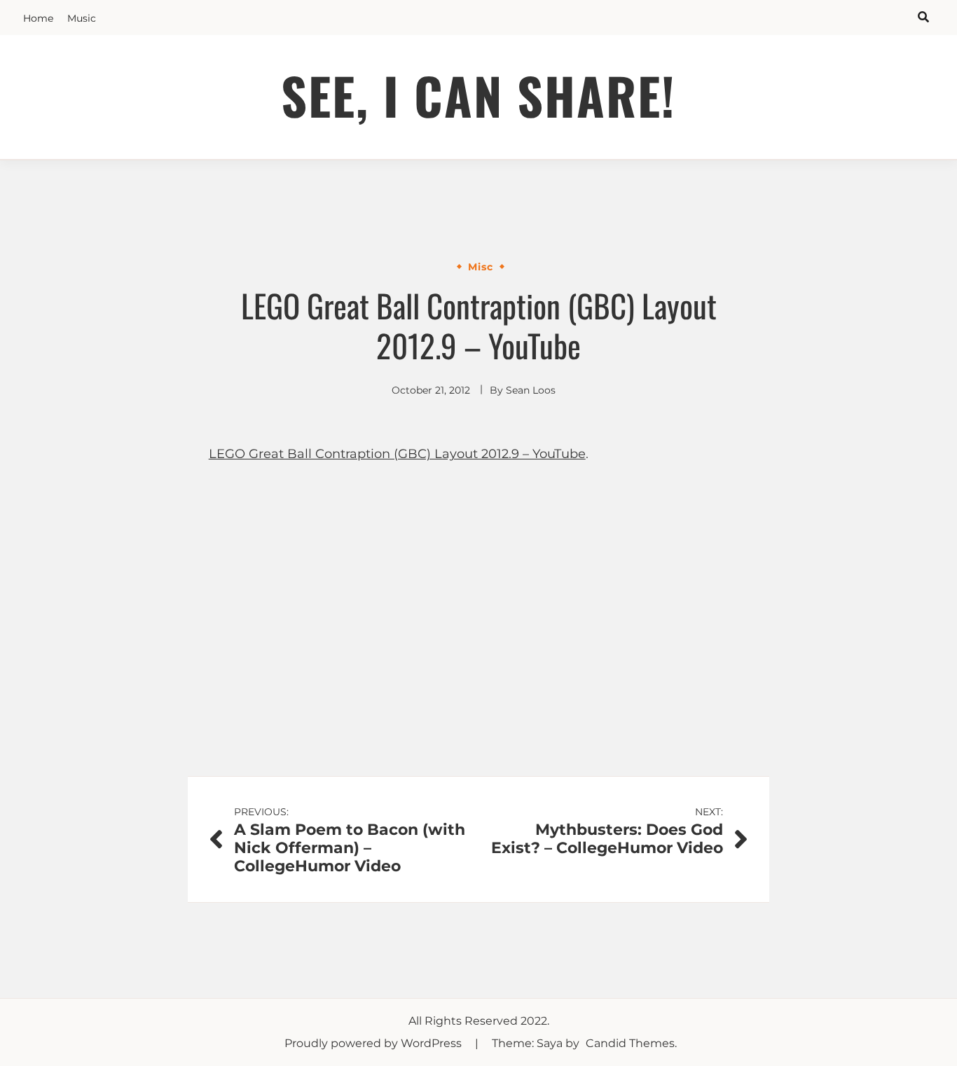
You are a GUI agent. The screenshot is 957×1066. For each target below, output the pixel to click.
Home (38, 18)
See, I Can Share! (478, 94)
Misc (480, 267)
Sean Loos (531, 390)
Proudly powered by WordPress (374, 1043)
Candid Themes (630, 1043)
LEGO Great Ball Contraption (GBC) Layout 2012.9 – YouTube (397, 454)
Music (81, 18)
